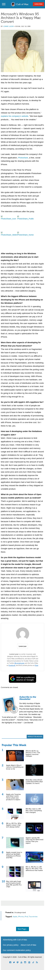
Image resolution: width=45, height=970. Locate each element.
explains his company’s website (14, 116)
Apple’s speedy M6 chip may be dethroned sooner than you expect (34, 840)
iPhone (21, 917)
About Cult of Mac (28, 945)
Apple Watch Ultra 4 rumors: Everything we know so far (14, 767)
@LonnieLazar (19, 663)
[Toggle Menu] (3, 4)
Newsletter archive (35, 736)
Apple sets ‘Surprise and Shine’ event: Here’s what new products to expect (13, 797)
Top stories (33, 917)
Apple (15, 917)
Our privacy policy (10, 945)
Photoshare (23, 158)
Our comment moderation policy (17, 950)
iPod (26, 917)
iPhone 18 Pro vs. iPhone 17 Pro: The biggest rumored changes (33, 753)
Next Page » (22, 929)
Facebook (12, 665)
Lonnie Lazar (8, 26)
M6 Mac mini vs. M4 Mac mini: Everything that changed (34, 810)
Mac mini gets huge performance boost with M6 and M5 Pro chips (14, 884)
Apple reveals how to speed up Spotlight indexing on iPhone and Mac (14, 855)
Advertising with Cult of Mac (15, 940)
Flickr (36, 665)
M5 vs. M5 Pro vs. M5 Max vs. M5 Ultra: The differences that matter (34, 868)
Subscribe (38, 4)
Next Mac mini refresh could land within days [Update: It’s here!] (34, 781)
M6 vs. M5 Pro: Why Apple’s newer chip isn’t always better (13, 825)
